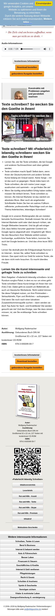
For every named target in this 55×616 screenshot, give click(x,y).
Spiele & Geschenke (27, 586)
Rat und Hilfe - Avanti (28, 496)
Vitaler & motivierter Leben (27, 593)
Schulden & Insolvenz (28, 581)
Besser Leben (27, 557)
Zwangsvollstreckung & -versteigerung (27, 597)
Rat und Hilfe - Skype (27, 508)
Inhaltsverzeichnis (27, 485)
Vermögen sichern (27, 589)
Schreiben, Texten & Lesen (27, 541)
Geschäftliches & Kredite (27, 565)
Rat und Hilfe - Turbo (27, 502)
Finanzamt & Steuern (27, 561)
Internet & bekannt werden (27, 549)
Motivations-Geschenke (28, 527)
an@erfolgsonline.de (32, 609)
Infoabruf (27, 519)
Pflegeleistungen (27, 573)
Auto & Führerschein (27, 553)
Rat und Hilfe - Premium (28, 513)
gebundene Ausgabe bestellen (27, 73)
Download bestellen (27, 67)
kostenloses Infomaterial (27, 61)
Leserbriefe (28, 490)
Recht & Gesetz (27, 577)
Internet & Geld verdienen (27, 569)
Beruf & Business (27, 545)
